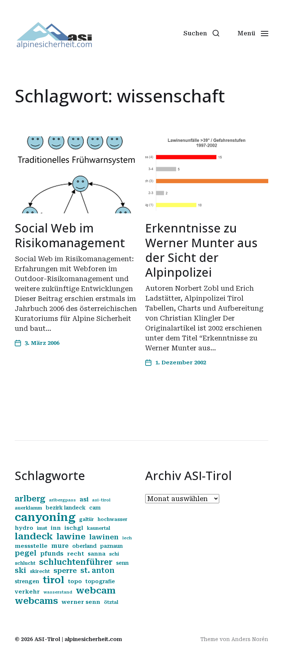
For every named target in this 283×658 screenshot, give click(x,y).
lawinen (104, 537)
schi (114, 554)
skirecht (40, 571)
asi (84, 499)
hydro (24, 528)
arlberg (30, 498)
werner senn (81, 602)
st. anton (97, 571)
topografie (100, 581)
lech (127, 538)
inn (56, 528)
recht (75, 553)
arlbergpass (62, 500)
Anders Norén (249, 639)
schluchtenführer (75, 562)
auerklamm (28, 508)
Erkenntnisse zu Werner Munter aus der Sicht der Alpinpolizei (201, 250)
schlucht (25, 563)
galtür (86, 519)
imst (42, 528)
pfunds (51, 553)
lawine (70, 536)
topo (75, 581)
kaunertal (98, 528)
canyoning (45, 517)
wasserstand (57, 592)
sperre (65, 570)
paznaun (111, 546)
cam (95, 508)
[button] (201, 33)
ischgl (73, 528)
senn (122, 563)
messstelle (31, 546)
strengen (27, 581)
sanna (96, 553)
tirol (53, 580)
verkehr (27, 591)
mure (60, 545)
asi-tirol (101, 500)
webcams (36, 601)
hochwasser (112, 519)
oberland (84, 546)
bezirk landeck (65, 508)
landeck (34, 536)
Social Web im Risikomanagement (70, 235)
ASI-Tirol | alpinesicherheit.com (78, 639)
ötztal (111, 602)
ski (20, 571)
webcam (96, 590)
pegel (25, 553)
